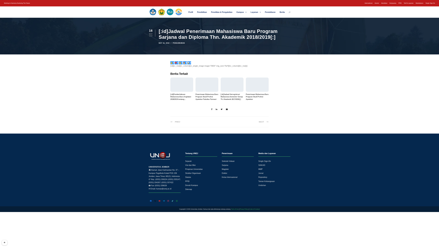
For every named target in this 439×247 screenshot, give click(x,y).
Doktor (224, 173)
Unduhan (262, 185)
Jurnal (260, 173)
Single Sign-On (430, 3)
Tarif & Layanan (409, 3)
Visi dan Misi (190, 165)
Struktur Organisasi (193, 173)
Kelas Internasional (229, 177)
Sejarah (188, 161)
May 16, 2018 (164, 43)
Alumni (377, 3)
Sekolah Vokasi (228, 161)
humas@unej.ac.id (163, 189)
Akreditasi (384, 3)
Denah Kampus (191, 185)
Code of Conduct (254, 209)
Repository (262, 177)
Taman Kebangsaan (266, 181)
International (368, 3)
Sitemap (188, 189)
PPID (400, 3)
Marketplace (419, 3)
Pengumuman (179, 43)
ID (4, 242)
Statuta (188, 177)
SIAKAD (261, 165)
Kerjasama (392, 3)
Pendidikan (202, 12)
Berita (282, 12)
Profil (190, 12)
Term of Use (235, 209)
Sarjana (225, 165)
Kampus (240, 12)
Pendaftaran (270, 12)
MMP (260, 169)
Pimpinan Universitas (194, 169)
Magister (225, 169)
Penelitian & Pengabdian (221, 12)
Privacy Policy (244, 209)
